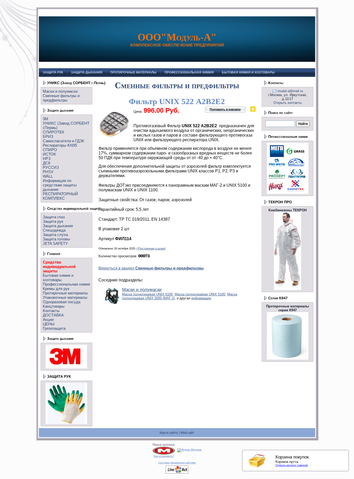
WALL (48, 176)
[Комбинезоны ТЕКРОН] (287, 289)
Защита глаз (54, 217)
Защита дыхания (60, 110)
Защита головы (56, 239)
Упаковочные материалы (65, 297)
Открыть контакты (287, 103)
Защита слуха (55, 234)
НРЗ (47, 158)
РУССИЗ (51, 167)
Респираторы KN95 (60, 145)
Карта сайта (169, 433)
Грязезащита (54, 328)
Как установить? (164, 456)
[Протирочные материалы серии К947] (287, 358)
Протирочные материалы (65, 293)
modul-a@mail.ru (290, 91)
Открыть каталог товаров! (291, 465)
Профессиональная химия (66, 284)
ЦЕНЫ (48, 324)
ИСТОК (49, 154)
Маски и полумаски (60, 91)
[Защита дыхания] (66, 367)
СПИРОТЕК (53, 132)
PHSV (48, 172)
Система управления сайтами (177, 462)
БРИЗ (48, 136)
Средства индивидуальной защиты (74, 208)
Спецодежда (54, 230)
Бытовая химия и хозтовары (58, 277)
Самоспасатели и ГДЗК (63, 141)
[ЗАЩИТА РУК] (66, 423)
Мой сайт (187, 433)
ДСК (47, 163)
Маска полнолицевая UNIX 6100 (147, 294)
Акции (48, 319)
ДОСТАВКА (53, 315)
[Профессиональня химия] (287, 193)
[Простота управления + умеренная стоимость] (177, 472)
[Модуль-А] (163, 453)
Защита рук (53, 221)
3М (45, 119)
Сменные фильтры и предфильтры (61, 97)
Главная (53, 254)
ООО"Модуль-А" (177, 37)
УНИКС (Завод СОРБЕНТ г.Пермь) (76, 83)
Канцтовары (54, 306)
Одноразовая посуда (61, 302)
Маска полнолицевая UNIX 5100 (200, 294)
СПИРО (50, 149)
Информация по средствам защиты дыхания (60, 185)
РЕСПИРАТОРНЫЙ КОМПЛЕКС (60, 196)
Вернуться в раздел (151, 268)
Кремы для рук (56, 288)
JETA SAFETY (55, 243)
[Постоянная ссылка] (151, 248)
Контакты (51, 310)
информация (201, 298)
